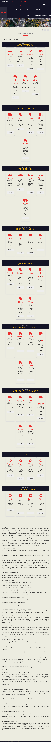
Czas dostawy (44, 15)
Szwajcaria (28, 15)
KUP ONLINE (37, 5)
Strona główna (5, 27)
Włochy (35, 15)
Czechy (21, 9)
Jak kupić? (10, 9)
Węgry (32, 15)
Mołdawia (34, 9)
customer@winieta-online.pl (22, 5)
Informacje (39, 15)
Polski (46, 5)
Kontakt (49, 15)
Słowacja (45, 9)
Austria (14, 9)
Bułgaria (17, 9)
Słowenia (49, 9)
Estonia (24, 9)
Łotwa (30, 9)
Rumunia (41, 9)
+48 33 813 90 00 (20, 2)
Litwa (28, 9)
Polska (37, 9)
